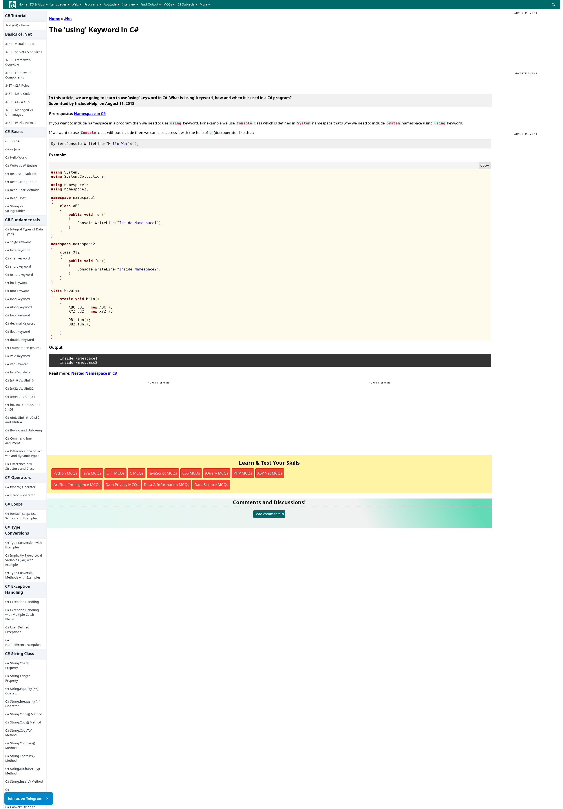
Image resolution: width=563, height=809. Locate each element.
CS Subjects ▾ (187, 4)
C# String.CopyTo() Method (18, 732)
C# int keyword (16, 283)
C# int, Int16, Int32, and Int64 (22, 407)
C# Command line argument (18, 440)
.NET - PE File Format (20, 123)
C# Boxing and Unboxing (23, 430)
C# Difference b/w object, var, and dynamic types (24, 453)
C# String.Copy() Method (23, 722)
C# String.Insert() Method (24, 781)
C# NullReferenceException (23, 642)
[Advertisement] (82, 62)
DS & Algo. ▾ (39, 4)
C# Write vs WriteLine (21, 165)
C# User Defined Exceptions (17, 629)
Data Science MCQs (211, 484)
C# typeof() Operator (20, 487)
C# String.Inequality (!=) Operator (22, 703)
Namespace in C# (90, 113)
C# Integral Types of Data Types (24, 231)
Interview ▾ (130, 4)
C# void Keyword (17, 356)
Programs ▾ (92, 4)
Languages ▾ (59, 4)
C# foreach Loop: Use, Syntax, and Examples (21, 515)
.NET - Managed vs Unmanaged (19, 112)
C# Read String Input (21, 182)
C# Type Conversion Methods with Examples (22, 575)
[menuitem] (23, 4)
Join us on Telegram (25, 798)
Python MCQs (65, 473)
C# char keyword (17, 258)
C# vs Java (12, 149)
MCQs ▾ (169, 4)
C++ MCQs (115, 473)
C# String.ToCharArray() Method (22, 771)
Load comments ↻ (269, 513)
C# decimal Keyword (20, 323)
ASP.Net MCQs (269, 473)
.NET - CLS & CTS (17, 102)
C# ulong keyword (18, 307)
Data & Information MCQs (166, 484)
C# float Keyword (17, 331)
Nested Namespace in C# (94, 373)
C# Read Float (15, 198)
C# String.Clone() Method (23, 714)
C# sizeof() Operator (20, 495)
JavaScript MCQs (163, 473)
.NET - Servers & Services (23, 52)
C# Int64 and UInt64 (20, 396)
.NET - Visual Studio (19, 44)
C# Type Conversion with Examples (23, 545)
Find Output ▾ (151, 4)
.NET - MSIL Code (18, 93)
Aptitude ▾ (111, 4)
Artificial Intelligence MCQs (76, 484)
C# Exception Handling (22, 602)
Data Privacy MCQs (122, 484)
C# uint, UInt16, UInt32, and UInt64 (22, 419)
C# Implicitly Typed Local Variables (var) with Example (23, 560)
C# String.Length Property (17, 678)
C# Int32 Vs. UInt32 (19, 388)
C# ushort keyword (19, 274)
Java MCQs (91, 473)
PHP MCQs (243, 473)
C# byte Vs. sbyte (17, 372)
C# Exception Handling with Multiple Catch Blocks (22, 614)
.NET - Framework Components (18, 75)
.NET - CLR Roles (17, 85)
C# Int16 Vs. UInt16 (19, 380)
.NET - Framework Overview (18, 62)
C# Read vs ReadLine (20, 174)
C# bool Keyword (17, 315)
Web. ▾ (77, 4)
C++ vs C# (12, 141)
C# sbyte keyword (18, 242)
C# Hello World (16, 157)
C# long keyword (17, 299)
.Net (68, 18)
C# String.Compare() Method (20, 745)
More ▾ (205, 4)
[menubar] (115, 4)
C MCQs (136, 473)
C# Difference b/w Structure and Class (19, 466)
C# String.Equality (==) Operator (21, 691)
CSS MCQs (191, 473)
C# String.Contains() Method (20, 758)
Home (23, 4)
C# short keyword (18, 266)
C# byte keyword (17, 250)
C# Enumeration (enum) (22, 348)
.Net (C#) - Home (17, 25)
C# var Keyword (16, 364)
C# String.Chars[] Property (18, 665)
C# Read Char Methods (22, 190)
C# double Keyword (19, 340)
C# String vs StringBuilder (15, 208)
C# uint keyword (17, 291)
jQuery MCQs (216, 473)
